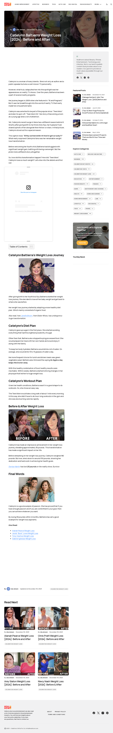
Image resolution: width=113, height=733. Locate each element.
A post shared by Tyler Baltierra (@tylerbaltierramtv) (28, 211)
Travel (89, 208)
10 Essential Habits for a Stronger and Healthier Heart (95, 124)
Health (78, 194)
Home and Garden (94, 194)
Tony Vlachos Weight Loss (23, 536)
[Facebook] (77, 77)
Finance (97, 184)
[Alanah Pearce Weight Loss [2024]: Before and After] (19, 618)
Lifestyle (79, 203)
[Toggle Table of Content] (30, 246)
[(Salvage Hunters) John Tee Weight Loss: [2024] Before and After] (77, 98)
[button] (107, 4)
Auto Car (78, 154)
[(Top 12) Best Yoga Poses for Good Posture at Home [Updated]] (77, 111)
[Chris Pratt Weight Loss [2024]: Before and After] (53, 618)
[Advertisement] (36, 64)
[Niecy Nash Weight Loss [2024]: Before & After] (53, 663)
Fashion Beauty (81, 184)
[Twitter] (81, 77)
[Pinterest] (88, 77)
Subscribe (82, 243)
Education (79, 179)
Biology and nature (96, 154)
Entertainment (95, 179)
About (49, 711)
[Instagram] (85, 77)
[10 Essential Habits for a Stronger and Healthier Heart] (77, 123)
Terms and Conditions (56, 714)
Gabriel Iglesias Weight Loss (24, 538)
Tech (77, 208)
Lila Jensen (87, 95)
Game (77, 189)
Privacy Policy (60, 711)
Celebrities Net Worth (84, 164)
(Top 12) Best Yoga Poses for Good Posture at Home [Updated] (95, 112)
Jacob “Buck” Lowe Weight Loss (25, 533)
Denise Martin (14, 466)
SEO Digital (93, 203)
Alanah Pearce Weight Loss (23, 530)
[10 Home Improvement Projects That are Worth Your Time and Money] (77, 136)
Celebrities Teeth (82, 169)
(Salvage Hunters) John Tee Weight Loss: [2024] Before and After (94, 99)
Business (79, 159)
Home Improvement (82, 199)
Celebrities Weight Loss (59, 589)
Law (98, 199)
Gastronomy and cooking (95, 189)
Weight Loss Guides (82, 213)
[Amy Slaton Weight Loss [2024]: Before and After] (19, 663)
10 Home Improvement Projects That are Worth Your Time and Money (94, 137)
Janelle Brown (26, 315)
